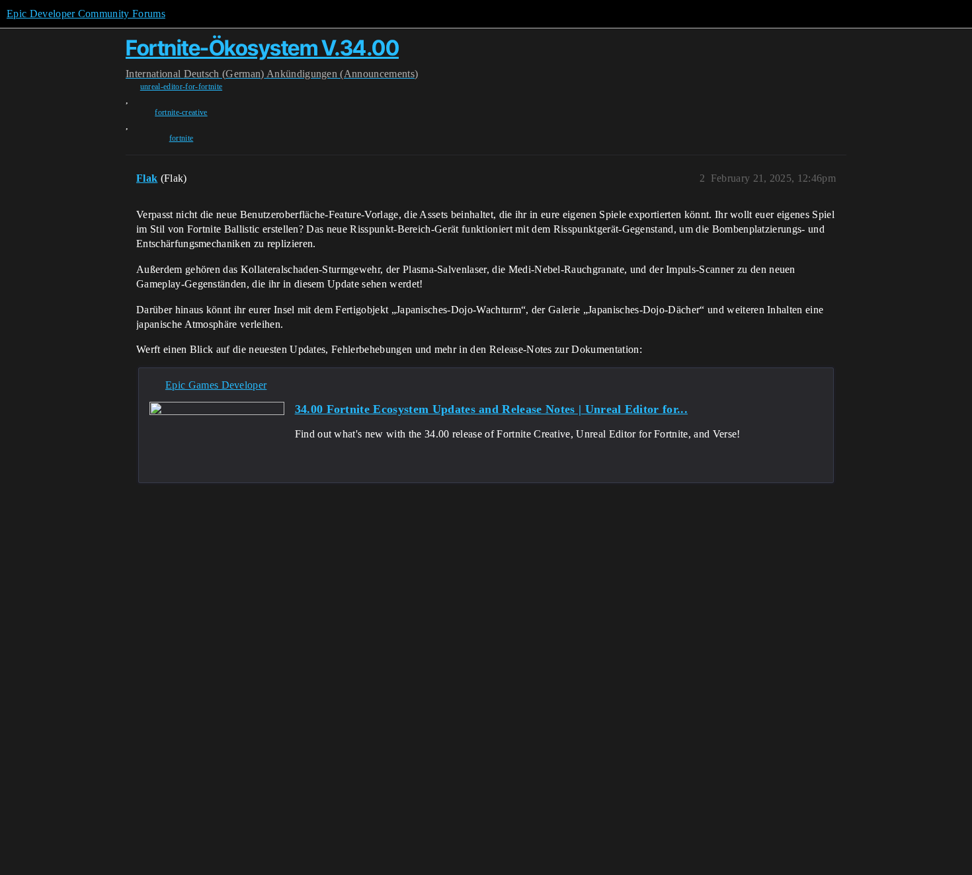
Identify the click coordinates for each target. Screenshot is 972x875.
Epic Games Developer (215, 385)
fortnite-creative (181, 112)
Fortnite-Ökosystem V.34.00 (262, 48)
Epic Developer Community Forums (86, 13)
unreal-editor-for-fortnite (181, 86)
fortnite (181, 138)
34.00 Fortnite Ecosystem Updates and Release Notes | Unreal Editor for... (491, 409)
